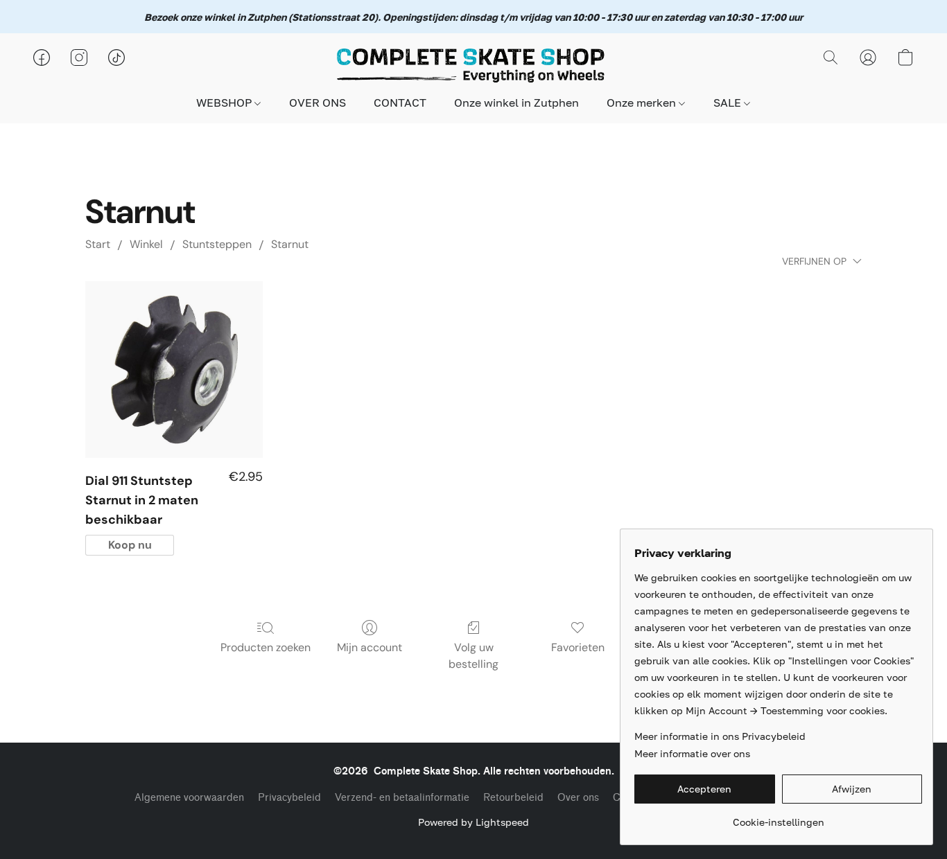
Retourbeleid (513, 798)
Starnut (290, 244)
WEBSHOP (225, 102)
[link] (778, 817)
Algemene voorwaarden (189, 798)
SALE (728, 102)
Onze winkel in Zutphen (516, 102)
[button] (473, 64)
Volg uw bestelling (473, 655)
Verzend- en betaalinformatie (402, 798)
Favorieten (578, 647)
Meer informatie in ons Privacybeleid (720, 736)
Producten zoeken (265, 647)
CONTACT (400, 102)
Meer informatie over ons (692, 753)
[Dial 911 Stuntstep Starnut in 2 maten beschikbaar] (174, 370)
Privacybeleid (289, 798)
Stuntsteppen (217, 244)
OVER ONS (317, 102)
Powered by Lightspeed (473, 822)
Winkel (146, 244)
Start (97, 244)
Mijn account (369, 647)
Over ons (578, 798)
